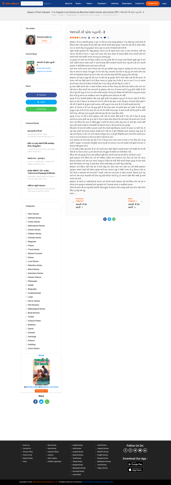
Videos (89, 3)
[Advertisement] (41, 424)
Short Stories (33, 214)
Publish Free (152, 3)
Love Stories (33, 261)
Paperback (101, 3)
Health (31, 285)
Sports (31, 329)
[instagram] (130, 450)
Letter (30, 297)
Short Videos (52, 458)
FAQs (25, 461)
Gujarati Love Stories (44, 71)
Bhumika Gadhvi (43, 37)
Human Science (34, 277)
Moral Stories (33, 269)
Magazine (32, 241)
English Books (78, 445)
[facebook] (125, 450)
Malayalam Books (79, 468)
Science (31, 340)
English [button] (47, 4)
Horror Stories (34, 301)
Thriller (31, 317)
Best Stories (52, 445)
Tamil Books (77, 458)
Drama (31, 257)
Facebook (42, 95)
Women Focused (35, 253)
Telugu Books (77, 461)
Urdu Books (77, 474)
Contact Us (139, 3)
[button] (41, 3)
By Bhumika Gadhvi (44, 68)
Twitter (42, 102)
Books (78, 3)
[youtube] (140, 450)
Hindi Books (77, 448)
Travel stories (33, 249)
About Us (68, 3)
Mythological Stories (36, 309)
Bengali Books (78, 465)
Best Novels (52, 448)
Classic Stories (34, 230)
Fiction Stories (34, 222)
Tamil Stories (102, 465)
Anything (31, 344)
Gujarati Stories (103, 448)
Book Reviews (34, 313)
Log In (164, 3)
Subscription (127, 3)
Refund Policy (28, 458)
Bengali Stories (102, 458)
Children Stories (34, 234)
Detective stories (35, 265)
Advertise (115, 3)
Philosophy (32, 281)
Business (32, 325)
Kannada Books (78, 471)
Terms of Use (27, 455)
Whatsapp (42, 109)
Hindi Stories (101, 445)
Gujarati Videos (53, 452)
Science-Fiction (34, 321)
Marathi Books (78, 455)
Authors (51, 455)
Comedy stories (34, 238)
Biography (32, 289)
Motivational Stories (36, 226)
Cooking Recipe (34, 293)
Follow (44, 41)
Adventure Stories (35, 273)
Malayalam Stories (104, 461)
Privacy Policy (28, 452)
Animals (31, 333)
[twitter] (135, 450)
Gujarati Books (78, 452)
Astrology (32, 336)
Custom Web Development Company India (98, 482)
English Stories (102, 455)
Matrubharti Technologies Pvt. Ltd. (46, 482)
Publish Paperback (54, 461)
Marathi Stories (102, 452)
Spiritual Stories (34, 218)
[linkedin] (145, 450)
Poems (31, 245)
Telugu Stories (102, 468)
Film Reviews (33, 305)
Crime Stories (33, 348)
